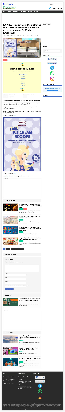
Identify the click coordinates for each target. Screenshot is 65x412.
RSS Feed (23, 85)
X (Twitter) (23, 83)
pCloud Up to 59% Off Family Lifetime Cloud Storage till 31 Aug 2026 (30, 359)
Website (6, 281)
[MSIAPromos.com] (32, 6)
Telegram (23, 76)
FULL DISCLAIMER (35, 407)
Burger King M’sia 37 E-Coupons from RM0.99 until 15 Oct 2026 (29, 217)
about (36, 403)
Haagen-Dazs (14, 248)
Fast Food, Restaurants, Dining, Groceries (30, 35)
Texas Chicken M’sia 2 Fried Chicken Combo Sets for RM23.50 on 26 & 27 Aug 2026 (25, 387)
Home (4, 11)
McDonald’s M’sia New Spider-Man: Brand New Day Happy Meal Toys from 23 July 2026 (30, 228)
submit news (43, 403)
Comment (7, 264)
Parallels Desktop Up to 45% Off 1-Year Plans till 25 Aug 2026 (29, 348)
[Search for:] (55, 4)
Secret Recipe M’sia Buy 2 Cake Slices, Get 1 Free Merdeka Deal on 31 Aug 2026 (24, 378)
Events (19, 35)
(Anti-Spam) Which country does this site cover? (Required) (17, 285)
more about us (8, 380)
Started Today (16, 11)
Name (6, 273)
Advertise (11, 383)
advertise (39, 403)
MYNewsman (13, 35)
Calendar (36, 11)
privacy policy (32, 403)
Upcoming (30, 11)
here (15, 115)
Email (6, 277)
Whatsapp (23, 78)
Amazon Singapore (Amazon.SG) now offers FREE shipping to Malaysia (29, 299)
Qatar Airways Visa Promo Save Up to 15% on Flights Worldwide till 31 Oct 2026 (30, 337)
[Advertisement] (32, 17)
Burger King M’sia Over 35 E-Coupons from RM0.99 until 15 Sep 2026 (29, 238)
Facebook (23, 81)
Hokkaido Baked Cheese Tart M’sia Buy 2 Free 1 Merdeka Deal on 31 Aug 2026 (24, 383)
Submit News (6, 383)
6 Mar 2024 (7, 35)
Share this (5, 176)
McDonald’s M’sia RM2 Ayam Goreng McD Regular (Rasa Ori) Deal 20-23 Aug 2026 (30, 205)
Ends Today (23, 11)
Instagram (23, 80)
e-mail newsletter (23, 74)
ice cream (21, 248)
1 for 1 (7, 248)
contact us (47, 403)
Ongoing (9, 11)
